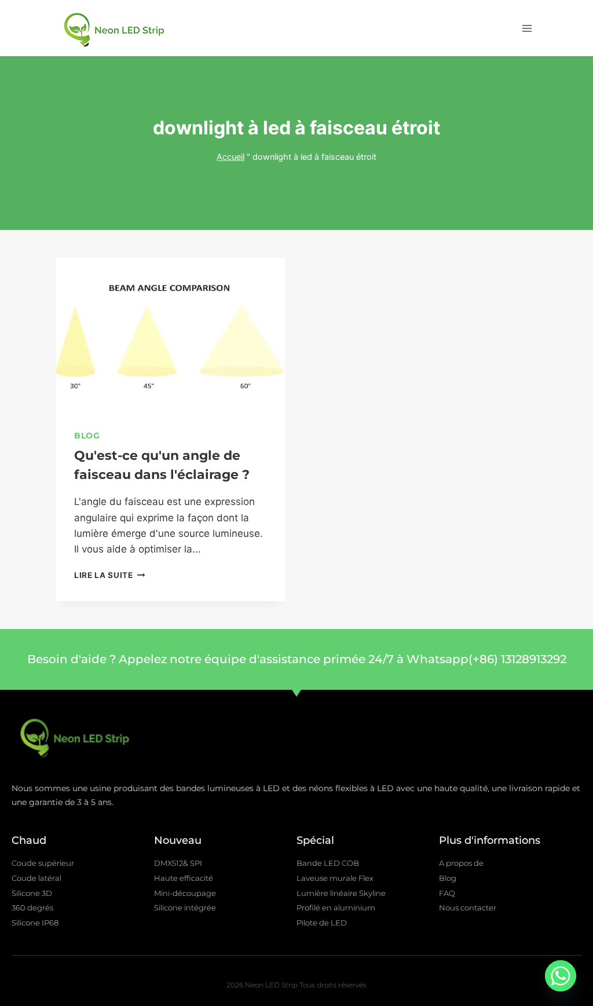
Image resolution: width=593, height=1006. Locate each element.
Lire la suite (109, 575)
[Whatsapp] (560, 976)
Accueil (230, 157)
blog (87, 435)
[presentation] (170, 334)
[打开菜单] (526, 28)
